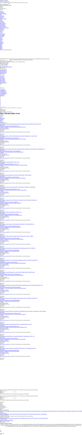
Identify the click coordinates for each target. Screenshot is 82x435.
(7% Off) (5, 277)
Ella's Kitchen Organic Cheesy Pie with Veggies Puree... (10, 226)
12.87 (1, 240)
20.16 (3, 179)
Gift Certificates (3, 25)
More (1, 14)
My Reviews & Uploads (4, 27)
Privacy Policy (34, 418)
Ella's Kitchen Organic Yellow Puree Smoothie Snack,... (10, 250)
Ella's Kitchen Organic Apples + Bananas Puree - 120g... (10, 189)
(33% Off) (6, 179)
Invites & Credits (3, 26)
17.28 (3, 264)
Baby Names (35, 414)
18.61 (3, 316)
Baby (11, 414)
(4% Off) (6, 240)
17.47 (1, 216)
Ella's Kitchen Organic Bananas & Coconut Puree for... (9, 177)
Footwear (1, 36)
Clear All (6, 63)
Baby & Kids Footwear (14, 411)
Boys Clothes (2, 411)
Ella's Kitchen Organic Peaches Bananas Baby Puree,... (10, 326)
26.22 (3, 228)
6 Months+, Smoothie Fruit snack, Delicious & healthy (9, 251)
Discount (1, 119)
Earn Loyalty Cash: (4, 183)
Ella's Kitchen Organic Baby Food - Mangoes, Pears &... (10, 238)
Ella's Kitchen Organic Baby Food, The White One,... (9, 202)
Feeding (1, 43)
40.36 (3, 204)
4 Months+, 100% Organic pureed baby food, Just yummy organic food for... (13, 190)
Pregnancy (8, 414)
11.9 (1, 277)
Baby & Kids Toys (21, 411)
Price (1, 120)
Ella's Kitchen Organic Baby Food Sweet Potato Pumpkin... (10, 287)
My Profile (2, 21)
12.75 (3, 277)
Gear (1, 40)
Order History (2, 22)
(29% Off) (6, 303)
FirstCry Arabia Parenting (42, 414)
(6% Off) (6, 204)
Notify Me (2, 28)
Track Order (2, 16)
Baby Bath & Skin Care (53, 411)
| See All (4, 122)
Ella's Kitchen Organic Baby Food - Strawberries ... (9, 338)
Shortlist (1, 17)
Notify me (2, 130)
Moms (1, 46)
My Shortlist (2, 29)
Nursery (1, 41)
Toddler (13, 414)
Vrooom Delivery (45, 418)
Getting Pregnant (3, 414)
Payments (1, 418)
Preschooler (17, 414)
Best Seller (2, 118)
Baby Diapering (35, 411)
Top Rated (2, 121)
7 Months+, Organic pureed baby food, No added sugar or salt (11, 215)
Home (1, 45)
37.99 (1, 204)
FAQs (8, 420)
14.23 (1, 127)
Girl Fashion (2, 35)
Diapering (2, 42)
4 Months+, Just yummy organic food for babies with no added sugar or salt (13, 327)
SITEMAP (11, 420)
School (1, 38)
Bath (1, 44)
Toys (1, 37)
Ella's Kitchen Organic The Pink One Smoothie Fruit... (9, 350)
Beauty (1, 47)
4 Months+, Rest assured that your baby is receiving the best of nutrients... (13, 178)
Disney (1, 48)
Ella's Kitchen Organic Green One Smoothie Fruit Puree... (10, 300)
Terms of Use (29, 418)
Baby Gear (40, 411)
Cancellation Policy (23, 418)
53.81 (3, 252)
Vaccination (25, 414)
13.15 (1, 264)
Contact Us (2, 15)
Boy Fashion (2, 34)
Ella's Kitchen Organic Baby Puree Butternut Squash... (9, 125)
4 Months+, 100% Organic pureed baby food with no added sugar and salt (13, 288)
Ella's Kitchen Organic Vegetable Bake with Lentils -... (9, 214)
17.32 (3, 127)
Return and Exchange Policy (14, 418)
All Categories (2, 33)
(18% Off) (6, 127)
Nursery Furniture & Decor (62, 411)
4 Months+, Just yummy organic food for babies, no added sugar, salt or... (13, 126)
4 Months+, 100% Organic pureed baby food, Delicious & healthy (11, 239)
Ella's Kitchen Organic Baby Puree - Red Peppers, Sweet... (10, 313)
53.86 (3, 303)
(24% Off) (6, 264)
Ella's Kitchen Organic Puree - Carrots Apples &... (9, 262)
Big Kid (21, 414)
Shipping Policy (6, 418)
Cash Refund (2, 24)
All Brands (5, 111)
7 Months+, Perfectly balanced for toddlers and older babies (10, 227)
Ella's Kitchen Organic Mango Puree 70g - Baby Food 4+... (10, 274)
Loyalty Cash (39, 418)
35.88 (1, 252)
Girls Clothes (7, 411)
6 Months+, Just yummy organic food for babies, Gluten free (10, 203)
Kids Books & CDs (28, 411)
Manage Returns (3, 23)
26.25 (3, 216)
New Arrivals (2, 117)
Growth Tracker (30, 414)
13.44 (1, 179)
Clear (4, 67)
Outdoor (1, 39)
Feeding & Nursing (45, 411)
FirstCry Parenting (3, 18)
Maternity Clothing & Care (72, 411)
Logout (1, 30)
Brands (5, 420)
